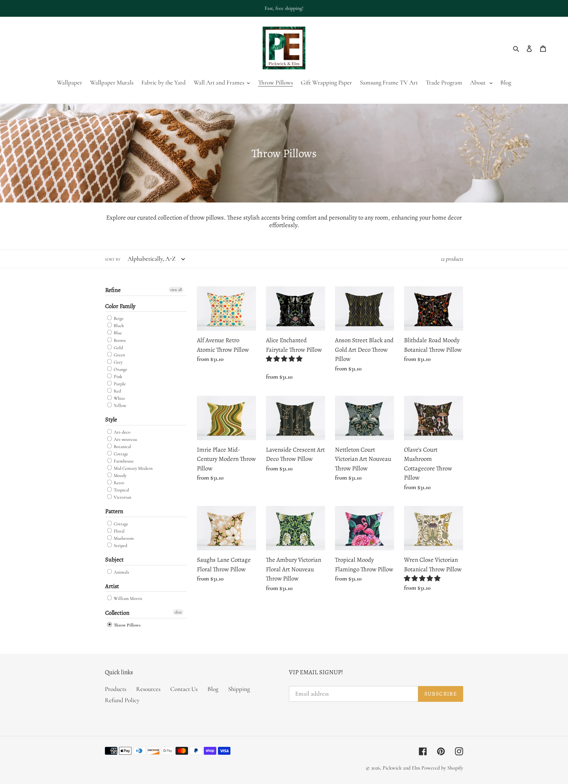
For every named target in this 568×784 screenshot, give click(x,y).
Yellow (119, 405)
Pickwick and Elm (401, 768)
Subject (114, 559)
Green (119, 355)
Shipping (239, 689)
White (119, 398)
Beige (118, 318)
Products (115, 689)
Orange (120, 369)
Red (117, 391)
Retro (118, 483)
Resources (148, 689)
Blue (117, 333)
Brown (119, 340)
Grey (118, 362)
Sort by (112, 259)
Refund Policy (122, 700)
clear (178, 612)
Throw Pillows (127, 625)
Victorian (122, 497)
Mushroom (123, 538)
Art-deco (121, 432)
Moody (120, 475)
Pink (117, 376)
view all (176, 289)
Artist (112, 586)
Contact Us (184, 689)
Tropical (121, 490)
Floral (119, 531)
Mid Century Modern (133, 468)
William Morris (127, 599)
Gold (118, 347)
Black (118, 325)
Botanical (122, 446)
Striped (120, 545)
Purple (119, 384)
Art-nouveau (125, 439)
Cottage (120, 454)
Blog (212, 689)
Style (111, 419)
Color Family (120, 306)
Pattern (114, 511)
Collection (117, 613)
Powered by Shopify (442, 768)
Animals (121, 572)
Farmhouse (123, 461)
